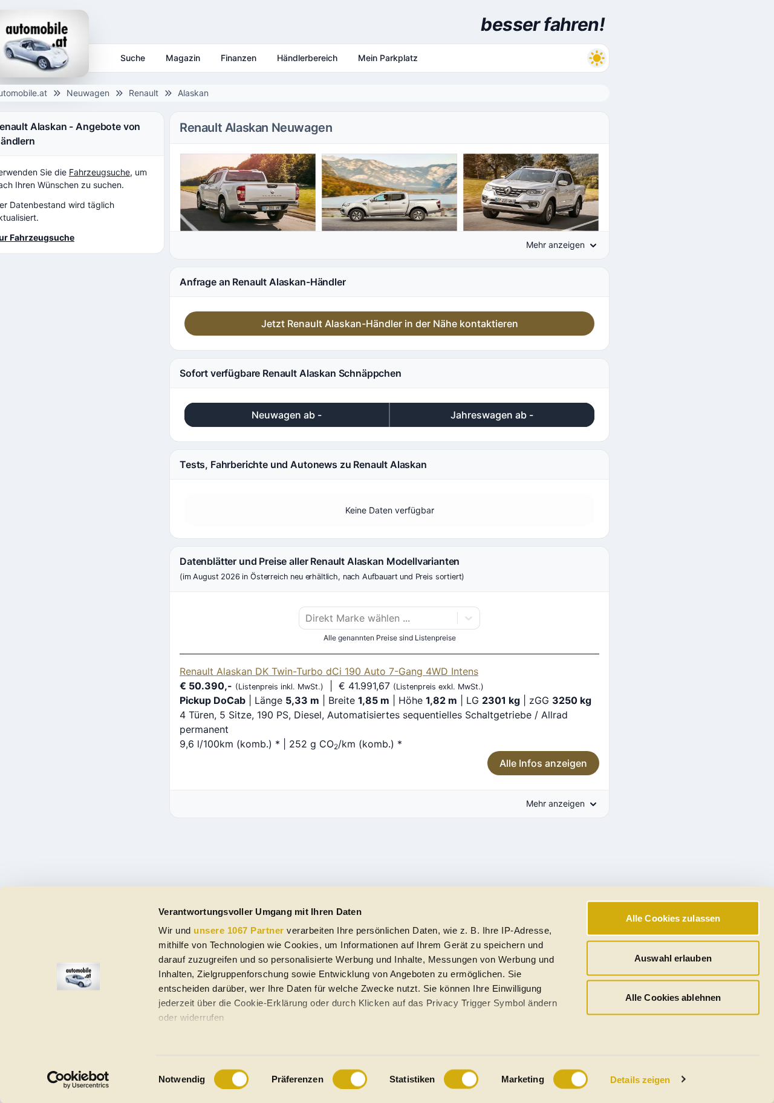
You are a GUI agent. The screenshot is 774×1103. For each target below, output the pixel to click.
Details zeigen (640, 1079)
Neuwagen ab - (287, 415)
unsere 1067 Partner (239, 930)
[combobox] (306, 618)
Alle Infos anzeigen (543, 763)
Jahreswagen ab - (491, 415)
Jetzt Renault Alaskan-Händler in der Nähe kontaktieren (389, 323)
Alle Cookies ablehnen (673, 997)
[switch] (350, 1078)
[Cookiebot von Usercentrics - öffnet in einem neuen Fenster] (78, 1079)
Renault (143, 93)
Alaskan (193, 93)
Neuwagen (88, 93)
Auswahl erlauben (673, 957)
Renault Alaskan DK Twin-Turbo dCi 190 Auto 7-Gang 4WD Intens (329, 671)
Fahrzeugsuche (99, 172)
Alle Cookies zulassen (673, 918)
